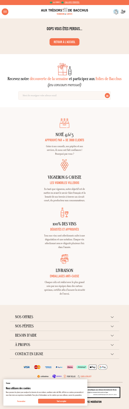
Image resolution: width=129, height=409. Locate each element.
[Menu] (5, 11)
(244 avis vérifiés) (72, 2)
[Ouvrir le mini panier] (123, 11)
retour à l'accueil (64, 42)
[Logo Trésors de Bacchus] (64, 10)
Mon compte (116, 12)
